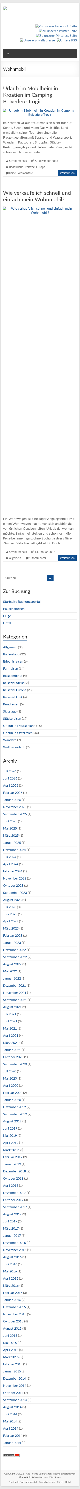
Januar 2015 (12, 1371)
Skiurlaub (10, 711)
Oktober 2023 (13, 885)
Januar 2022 (12, 978)
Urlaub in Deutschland (19, 725)
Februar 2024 (12, 871)
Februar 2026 (12, 792)
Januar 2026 (12, 800)
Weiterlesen (67, 173)
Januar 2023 (12, 942)
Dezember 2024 (14, 850)
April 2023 (10, 921)
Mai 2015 (10, 1342)
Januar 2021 (12, 1050)
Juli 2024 (9, 857)
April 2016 (10, 1278)
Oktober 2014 (13, 1392)
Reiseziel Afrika (14, 683)
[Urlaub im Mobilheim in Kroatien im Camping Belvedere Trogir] (40, 110)
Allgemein (15, 558)
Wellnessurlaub (14, 747)
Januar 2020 (12, 1100)
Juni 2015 (10, 1335)
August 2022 (12, 964)
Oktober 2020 (13, 1057)
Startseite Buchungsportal (22, 601)
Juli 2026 (9, 771)
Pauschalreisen (14, 609)
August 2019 (12, 1121)
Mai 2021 (10, 1028)
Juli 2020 (9, 1071)
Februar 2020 (12, 1092)
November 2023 (14, 878)
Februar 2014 (12, 1435)
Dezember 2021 (14, 985)
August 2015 (12, 1328)
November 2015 (14, 1314)
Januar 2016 (12, 1300)
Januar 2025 (12, 842)
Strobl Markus (18, 161)
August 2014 (12, 1407)
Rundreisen (11, 704)
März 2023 (11, 928)
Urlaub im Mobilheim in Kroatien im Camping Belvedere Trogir (30, 95)
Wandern (9, 740)
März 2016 (11, 1285)
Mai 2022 (10, 971)
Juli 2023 (9, 907)
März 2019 (11, 1150)
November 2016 (14, 1250)
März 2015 (11, 1357)
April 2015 (10, 1350)
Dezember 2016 (14, 1242)
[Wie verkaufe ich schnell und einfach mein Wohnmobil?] (40, 208)
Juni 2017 (10, 1221)
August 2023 (12, 900)
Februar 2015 (12, 1364)
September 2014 (15, 1400)
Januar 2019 (12, 1164)
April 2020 (10, 1085)
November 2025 (14, 807)
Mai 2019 (10, 1135)
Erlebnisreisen (13, 661)
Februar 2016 (12, 1292)
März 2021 (11, 1042)
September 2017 (15, 1207)
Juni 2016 (10, 1264)
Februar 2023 (12, 935)
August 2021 (12, 1007)
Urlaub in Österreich (18, 733)
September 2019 (15, 1114)
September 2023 (15, 892)
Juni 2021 (10, 1021)
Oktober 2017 (13, 1200)
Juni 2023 (10, 914)
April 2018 (10, 1185)
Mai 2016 (10, 1271)
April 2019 (10, 1142)
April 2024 (10, 864)
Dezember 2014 (14, 1378)
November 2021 (14, 992)
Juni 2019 (10, 1128)
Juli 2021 (9, 1014)
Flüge (7, 616)
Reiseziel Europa (35, 167)
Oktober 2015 (13, 1321)
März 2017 (11, 1228)
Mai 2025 (10, 828)
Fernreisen (10, 668)
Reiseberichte (12, 675)
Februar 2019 (12, 1157)
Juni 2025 (10, 821)
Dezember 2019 (14, 1107)
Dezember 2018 (14, 1171)
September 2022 (15, 957)
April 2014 (10, 1428)
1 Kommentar (37, 558)
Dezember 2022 (14, 950)
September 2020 (15, 1064)
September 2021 (15, 1000)
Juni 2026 (10, 778)
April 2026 (10, 785)
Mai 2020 (10, 1078)
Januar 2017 (12, 1235)
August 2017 (12, 1214)
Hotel (7, 623)
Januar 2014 (12, 1443)
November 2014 (14, 1385)
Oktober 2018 (13, 1178)
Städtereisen (12, 718)
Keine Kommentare (21, 173)
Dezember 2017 (14, 1192)
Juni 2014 (10, 1414)
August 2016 (12, 1257)
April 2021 (10, 1035)
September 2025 (15, 814)
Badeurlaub (16, 167)
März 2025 (11, 835)
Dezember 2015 (14, 1307)
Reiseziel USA (12, 697)
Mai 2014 (10, 1421)
